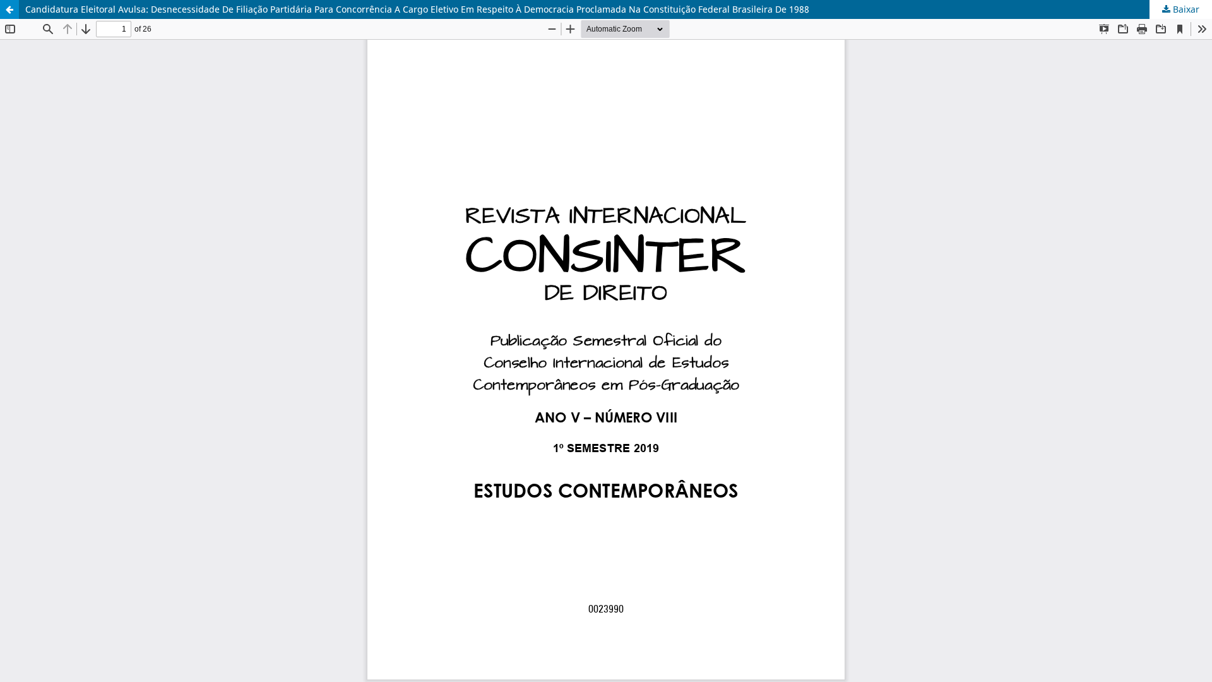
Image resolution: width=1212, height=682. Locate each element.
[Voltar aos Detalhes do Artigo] (9, 9)
